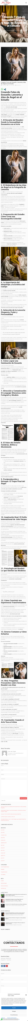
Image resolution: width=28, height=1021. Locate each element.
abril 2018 (2, 850)
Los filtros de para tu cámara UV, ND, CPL (8, 816)
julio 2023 (2, 832)
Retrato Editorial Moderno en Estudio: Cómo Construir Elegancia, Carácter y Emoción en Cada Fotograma (15, 913)
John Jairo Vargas (12, 85)
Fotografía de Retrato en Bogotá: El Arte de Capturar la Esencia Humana (15, 923)
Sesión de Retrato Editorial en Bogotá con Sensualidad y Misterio (15, 918)
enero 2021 (3, 847)
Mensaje (2, 985)
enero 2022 (3, 837)
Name (2, 765)
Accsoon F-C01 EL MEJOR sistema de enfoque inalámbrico (11, 814)
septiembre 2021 (4, 842)
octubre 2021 (3, 840)
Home (2, 28)
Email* (2, 979)
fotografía (2, 869)
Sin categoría (3, 874)
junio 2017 (3, 860)
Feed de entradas (4, 883)
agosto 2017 (3, 855)
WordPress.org (3, 888)
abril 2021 (2, 845)
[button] (26, 995)
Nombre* (2, 973)
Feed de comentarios (4, 885)
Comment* (3, 778)
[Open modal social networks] (5, 89)
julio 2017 (2, 858)
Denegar (14, 1011)
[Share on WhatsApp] (2, 89)
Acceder (2, 880)
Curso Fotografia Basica (5, 866)
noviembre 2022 (4, 835)
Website (2, 774)
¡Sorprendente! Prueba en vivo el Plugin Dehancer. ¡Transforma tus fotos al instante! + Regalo (14, 900)
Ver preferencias (14, 1014)
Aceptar (14, 1007)
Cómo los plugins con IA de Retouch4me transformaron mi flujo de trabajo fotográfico (16, 895)
